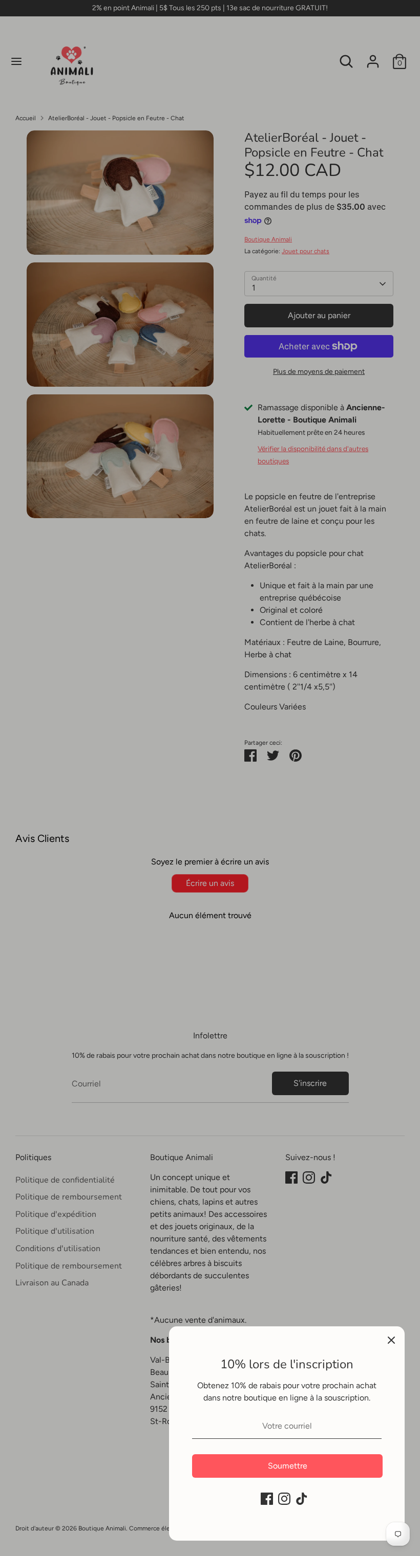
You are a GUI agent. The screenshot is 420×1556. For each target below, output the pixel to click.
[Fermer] (391, 1339)
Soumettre (287, 1466)
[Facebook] (267, 1499)
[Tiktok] (302, 1499)
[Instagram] (284, 1499)
